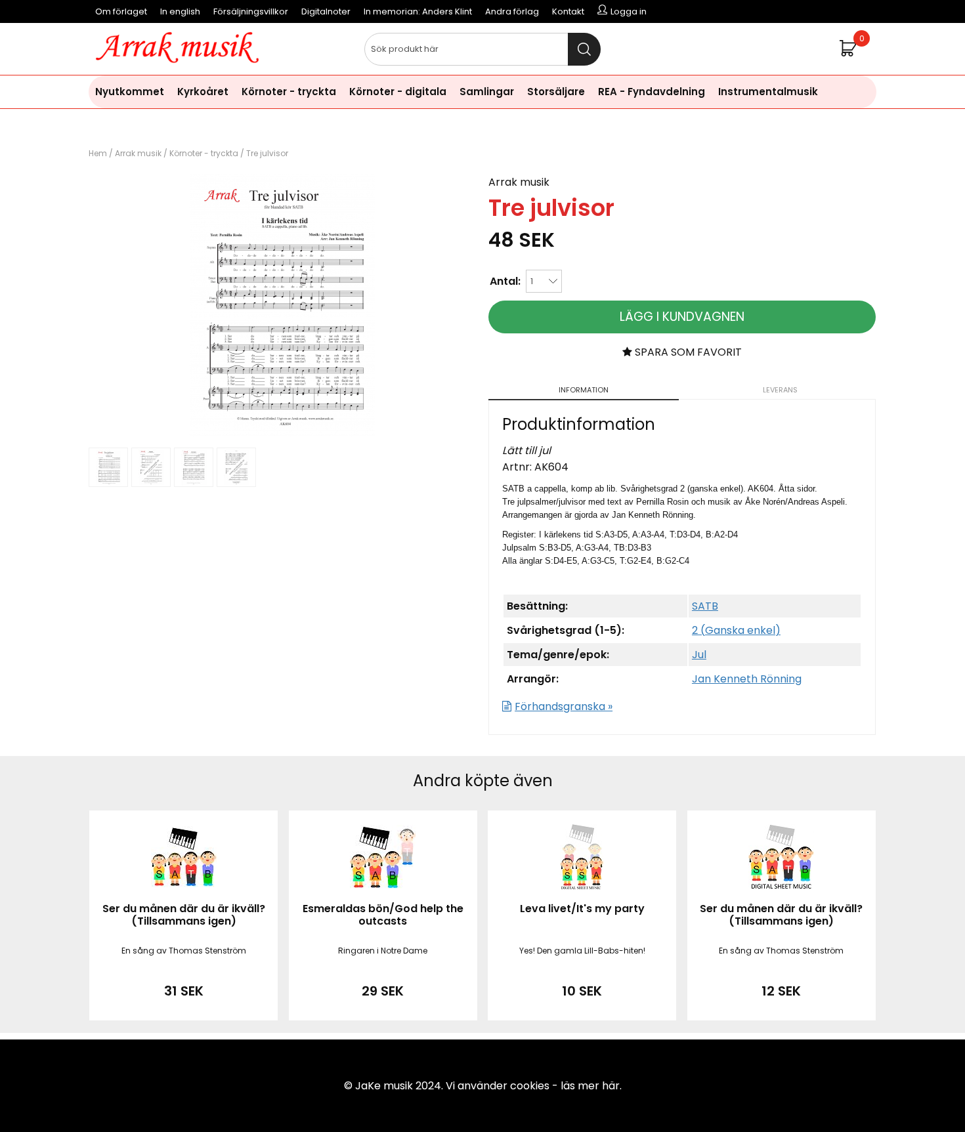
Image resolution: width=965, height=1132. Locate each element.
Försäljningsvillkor (250, 11)
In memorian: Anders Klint (418, 11)
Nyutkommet (129, 91)
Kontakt (568, 11)
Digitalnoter (326, 11)
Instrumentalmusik (768, 91)
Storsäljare (556, 91)
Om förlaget (121, 11)
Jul (699, 654)
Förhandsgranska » (563, 706)
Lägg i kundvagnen (682, 316)
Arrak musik (138, 153)
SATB (705, 606)
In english (180, 11)
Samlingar (487, 91)
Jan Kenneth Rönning (747, 678)
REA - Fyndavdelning (651, 91)
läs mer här (590, 1085)
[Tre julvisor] (282, 432)
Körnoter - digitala (397, 91)
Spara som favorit (687, 352)
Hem (98, 153)
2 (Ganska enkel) (736, 630)
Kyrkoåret (202, 91)
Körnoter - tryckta (289, 91)
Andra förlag (512, 11)
